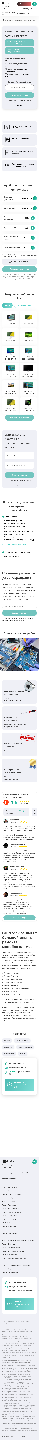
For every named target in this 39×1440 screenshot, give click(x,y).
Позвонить (24, 4)
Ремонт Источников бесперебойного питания (18, 1240)
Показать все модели (19, 417)
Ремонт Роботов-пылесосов (12, 1191)
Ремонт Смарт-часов (9, 1215)
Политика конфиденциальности (8, 1435)
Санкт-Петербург (22, 1040)
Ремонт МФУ (6, 1223)
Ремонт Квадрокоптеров (11, 1247)
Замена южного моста (12, 248)
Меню (34, 1161)
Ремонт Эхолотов (8, 1244)
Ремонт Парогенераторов (11, 1212)
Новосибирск (9, 1053)
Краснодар (8, 1047)
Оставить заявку (19, 613)
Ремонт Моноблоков (9, 1255)
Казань (22, 1053)
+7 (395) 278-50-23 (30, 9)
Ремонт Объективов (9, 1219)
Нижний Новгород (25, 1047)
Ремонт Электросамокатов (11, 1194)
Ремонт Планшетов (9, 1230)
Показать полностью (19, 269)
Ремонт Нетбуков (8, 1201)
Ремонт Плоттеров (8, 1237)
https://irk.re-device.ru (13, 1428)
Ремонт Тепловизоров (10, 1272)
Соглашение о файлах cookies (28, 1435)
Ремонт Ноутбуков (8, 1198)
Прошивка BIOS (10, 228)
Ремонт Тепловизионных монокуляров (16, 1265)
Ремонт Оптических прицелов (13, 1251)
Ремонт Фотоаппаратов (10, 1208)
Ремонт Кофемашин (9, 1187)
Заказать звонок (19, 475)
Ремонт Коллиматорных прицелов (14, 1258)
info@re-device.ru (17, 1067)
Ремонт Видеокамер (9, 1233)
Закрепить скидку (19, 95)
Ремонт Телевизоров (9, 1184)
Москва (7, 1040)
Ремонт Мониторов (9, 1226)
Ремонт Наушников (9, 1262)
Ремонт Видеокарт (8, 1269)
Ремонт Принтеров (9, 1205)
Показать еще (19, 918)
